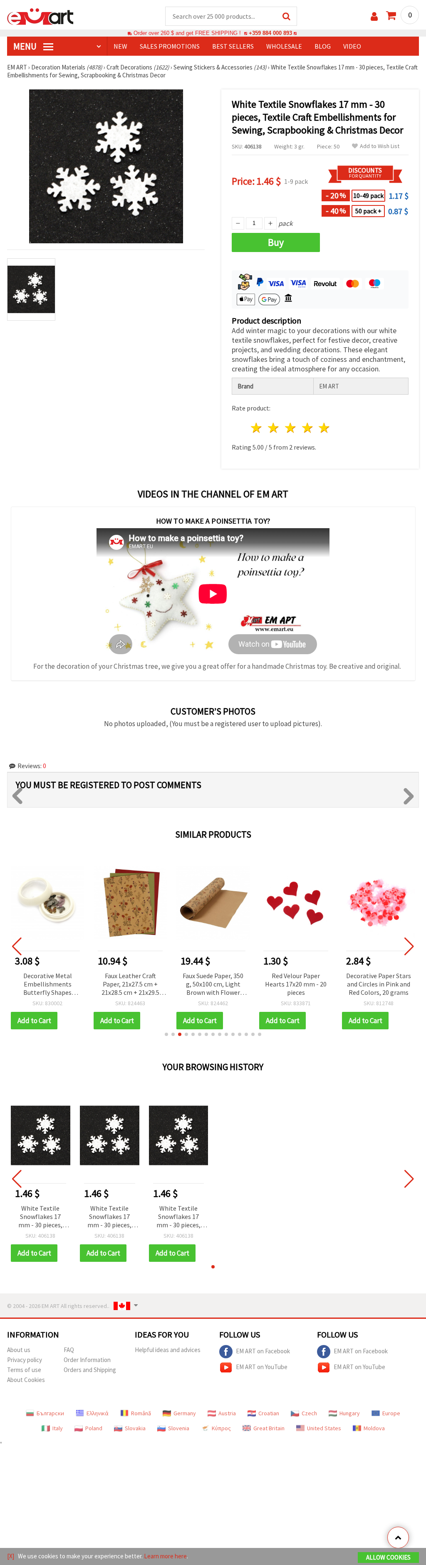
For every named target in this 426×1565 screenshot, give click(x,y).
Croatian (268, 1413)
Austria (227, 1413)
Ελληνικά (98, 1413)
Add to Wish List (379, 146)
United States (324, 1428)
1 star (256, 427)
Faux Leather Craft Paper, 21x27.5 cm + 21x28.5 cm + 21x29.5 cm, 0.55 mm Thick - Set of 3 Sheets (130, 985)
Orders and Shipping (90, 1370)
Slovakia (135, 1428)
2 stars (273, 427)
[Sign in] (374, 16)
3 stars (290, 427)
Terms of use (24, 1370)
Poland (93, 1428)
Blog (323, 46)
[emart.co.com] (40, 15)
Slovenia (178, 1428)
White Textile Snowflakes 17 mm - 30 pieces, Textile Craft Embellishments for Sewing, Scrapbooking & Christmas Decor (40, 1217)
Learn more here (165, 1556)
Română (141, 1413)
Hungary (349, 1413)
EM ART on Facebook (263, 1351)
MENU (25, 46)
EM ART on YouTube (261, 1367)
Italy (57, 1428)
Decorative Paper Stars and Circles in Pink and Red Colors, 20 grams (378, 984)
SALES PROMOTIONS (170, 46)
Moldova (374, 1428)
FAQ (69, 1350)
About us (18, 1350)
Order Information (87, 1360)
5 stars (324, 427)
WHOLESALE (284, 46)
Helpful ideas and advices (168, 1350)
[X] (10, 1556)
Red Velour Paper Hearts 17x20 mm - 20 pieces (296, 984)
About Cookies (26, 1380)
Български (50, 1413)
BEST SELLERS (233, 46)
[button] (166, 1034)
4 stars (307, 427)
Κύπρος (221, 1428)
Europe (391, 1413)
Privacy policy (24, 1360)
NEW (120, 46)
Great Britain (269, 1428)
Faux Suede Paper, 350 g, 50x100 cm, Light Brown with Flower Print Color (213, 985)
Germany (184, 1413)
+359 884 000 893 (270, 33)
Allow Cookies (388, 1557)
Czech (309, 1413)
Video (352, 46)
